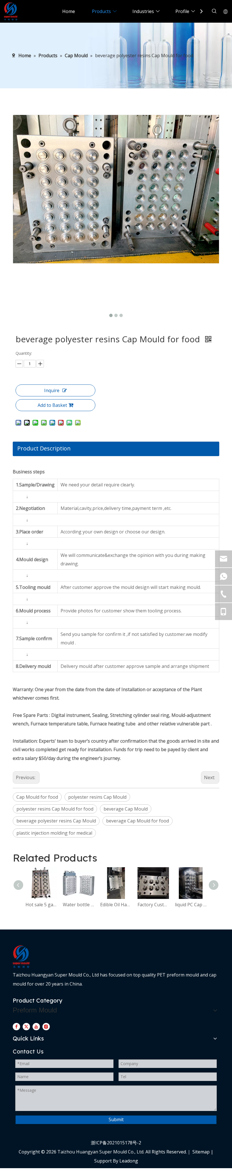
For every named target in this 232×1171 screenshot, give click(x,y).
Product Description (44, 448)
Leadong (128, 1161)
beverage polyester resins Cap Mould (56, 821)
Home (68, 11)
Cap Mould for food (37, 797)
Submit (116, 1119)
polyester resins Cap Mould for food (54, 809)
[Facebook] (16, 1026)
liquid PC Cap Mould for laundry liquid (191, 904)
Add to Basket (52, 405)
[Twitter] (26, 1026)
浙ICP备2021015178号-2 (116, 1143)
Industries (143, 11)
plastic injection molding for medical (54, 833)
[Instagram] (46, 1026)
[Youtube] (36, 1026)
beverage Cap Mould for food (137, 821)
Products (101, 11)
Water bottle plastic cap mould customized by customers (78, 904)
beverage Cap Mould (126, 809)
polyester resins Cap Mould (97, 797)
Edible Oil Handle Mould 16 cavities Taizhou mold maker (116, 904)
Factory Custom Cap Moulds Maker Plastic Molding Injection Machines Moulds (153, 904)
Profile (182, 11)
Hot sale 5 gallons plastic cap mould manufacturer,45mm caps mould (41, 904)
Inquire (51, 390)
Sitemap (201, 1152)
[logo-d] (21, 956)
